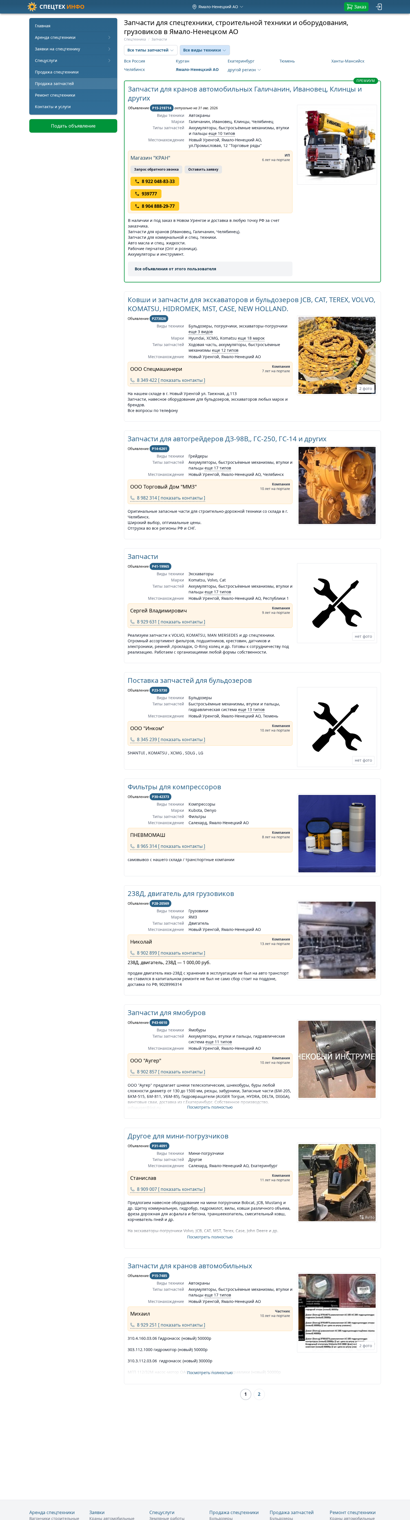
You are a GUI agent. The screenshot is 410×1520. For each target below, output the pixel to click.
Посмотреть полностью (210, 1107)
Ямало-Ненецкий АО (197, 69)
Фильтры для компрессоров (174, 786)
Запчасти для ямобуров (167, 1012)
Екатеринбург (241, 61)
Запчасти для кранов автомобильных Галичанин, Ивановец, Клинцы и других (245, 93)
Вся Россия (134, 61)
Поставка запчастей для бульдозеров (190, 680)
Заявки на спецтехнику (57, 49)
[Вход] (379, 7)
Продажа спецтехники (57, 72)
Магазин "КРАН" (150, 157)
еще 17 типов (218, 468)
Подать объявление (73, 126)
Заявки (97, 1512)
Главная (42, 25)
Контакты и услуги (53, 106)
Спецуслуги (46, 60)
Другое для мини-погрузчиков (178, 1135)
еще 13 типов (251, 709)
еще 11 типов (218, 1041)
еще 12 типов (225, 350)
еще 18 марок (251, 338)
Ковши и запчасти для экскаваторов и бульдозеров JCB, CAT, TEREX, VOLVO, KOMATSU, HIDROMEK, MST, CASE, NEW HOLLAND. (251, 304)
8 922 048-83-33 (158, 181)
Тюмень (287, 61)
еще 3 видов (201, 331)
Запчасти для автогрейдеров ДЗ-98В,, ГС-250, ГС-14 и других (227, 438)
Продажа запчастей (54, 83)
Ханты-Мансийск (347, 61)
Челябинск (134, 69)
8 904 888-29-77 (158, 206)
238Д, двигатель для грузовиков (181, 893)
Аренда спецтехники (55, 37)
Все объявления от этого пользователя (175, 268)
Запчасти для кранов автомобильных (190, 1265)
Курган (182, 61)
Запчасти (143, 556)
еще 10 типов (222, 133)
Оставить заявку (203, 169)
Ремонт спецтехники (55, 95)
